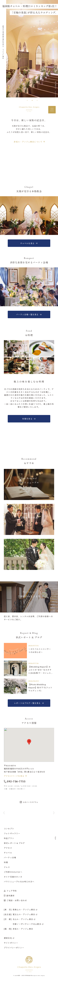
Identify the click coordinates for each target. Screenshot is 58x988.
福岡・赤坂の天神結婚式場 (25, 975)
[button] (27, 100)
